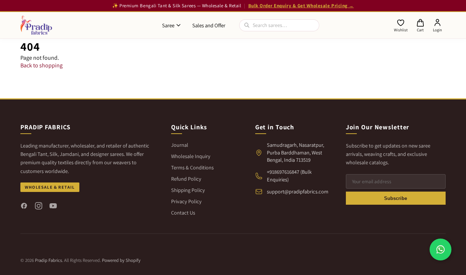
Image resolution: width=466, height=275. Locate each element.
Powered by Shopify (121, 260)
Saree (168, 25)
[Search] (247, 25)
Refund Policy (186, 178)
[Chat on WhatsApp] (440, 249)
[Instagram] (38, 205)
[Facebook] (24, 205)
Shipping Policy (188, 189)
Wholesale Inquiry (190, 156)
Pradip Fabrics (48, 260)
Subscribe (395, 198)
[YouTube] (53, 205)
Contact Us (183, 212)
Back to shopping (41, 65)
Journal (179, 144)
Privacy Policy (186, 201)
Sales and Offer (208, 25)
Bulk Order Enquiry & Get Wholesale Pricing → (301, 6)
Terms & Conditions (192, 167)
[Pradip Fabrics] (36, 25)
